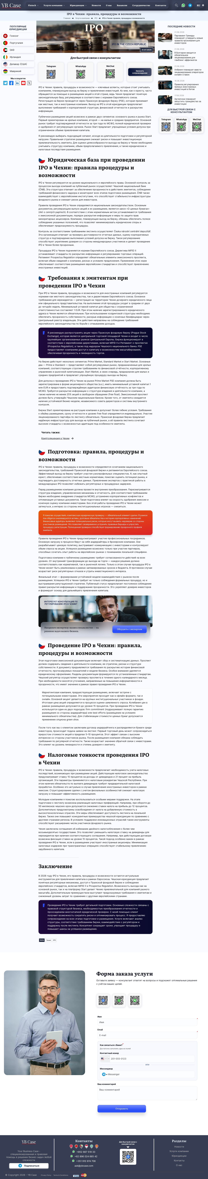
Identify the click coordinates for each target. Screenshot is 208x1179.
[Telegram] (103, 1000)
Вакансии (122, 5)
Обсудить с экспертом (129, 629)
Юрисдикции (77, 5)
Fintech (32, 5)
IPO (54, 940)
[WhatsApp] (119, 1000)
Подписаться (31, 1165)
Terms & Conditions (60, 1175)
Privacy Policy (46, 1175)
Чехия (48, 940)
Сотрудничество (141, 5)
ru (198, 5)
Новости (96, 5)
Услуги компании (53, 5)
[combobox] (105, 1058)
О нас (109, 5)
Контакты (160, 5)
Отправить (121, 1108)
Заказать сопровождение (139, 72)
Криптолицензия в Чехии (55, 438)
